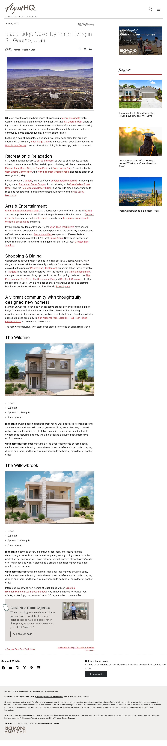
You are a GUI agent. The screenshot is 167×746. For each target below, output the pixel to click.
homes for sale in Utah (24, 50)
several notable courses (64, 180)
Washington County (15, 145)
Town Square (63, 286)
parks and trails (45, 160)
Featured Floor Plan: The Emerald (21, 649)
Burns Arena (56, 238)
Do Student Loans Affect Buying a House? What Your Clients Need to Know (137, 163)
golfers (28, 180)
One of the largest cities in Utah (22, 210)
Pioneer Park (12, 168)
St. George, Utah (73, 121)
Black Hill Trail (66, 317)
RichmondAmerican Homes (48, 723)
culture (88, 210)
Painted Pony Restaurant (43, 268)
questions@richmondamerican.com (49, 697)
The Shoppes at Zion (44, 279)
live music (68, 218)
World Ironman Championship (53, 171)
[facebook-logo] (81, 49)
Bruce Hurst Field (43, 234)
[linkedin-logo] (91, 49)
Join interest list (96, 674)
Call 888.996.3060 (22, 634)
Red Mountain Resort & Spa (36, 188)
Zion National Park (47, 317)
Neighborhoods (88, 24)
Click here (8, 715)
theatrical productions (17, 221)
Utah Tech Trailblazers (62, 227)
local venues (40, 218)
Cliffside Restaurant (79, 271)
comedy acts (82, 218)
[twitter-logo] (86, 49)
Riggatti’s (13, 271)
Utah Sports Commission (18, 171)
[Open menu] (150, 9)
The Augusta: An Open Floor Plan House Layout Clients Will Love (136, 114)
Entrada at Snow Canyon (32, 184)
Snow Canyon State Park (33, 168)
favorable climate (70, 118)
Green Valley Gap (62, 168)
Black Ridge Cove (40, 141)
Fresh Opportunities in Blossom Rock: (139, 210)
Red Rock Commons (71, 279)
